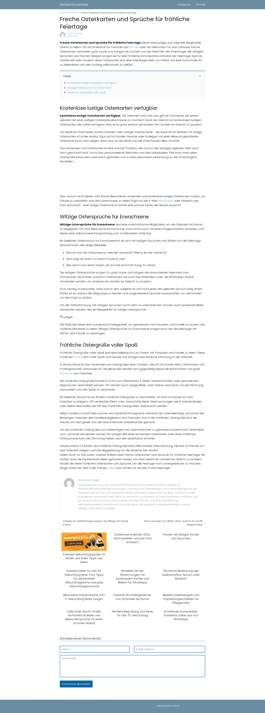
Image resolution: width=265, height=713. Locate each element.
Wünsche (66, 373)
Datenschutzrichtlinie (168, 705)
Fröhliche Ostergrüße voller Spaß (86, 92)
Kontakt (200, 4)
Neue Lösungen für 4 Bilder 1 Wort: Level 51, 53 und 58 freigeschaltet (173, 522)
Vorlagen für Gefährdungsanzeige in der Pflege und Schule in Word (95, 522)
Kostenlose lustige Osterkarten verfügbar (91, 83)
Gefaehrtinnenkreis (74, 4)
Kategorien (184, 4)
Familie (134, 47)
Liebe (111, 468)
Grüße (78, 357)
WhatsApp (166, 201)
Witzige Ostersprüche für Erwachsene (89, 88)
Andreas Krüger (75, 33)
